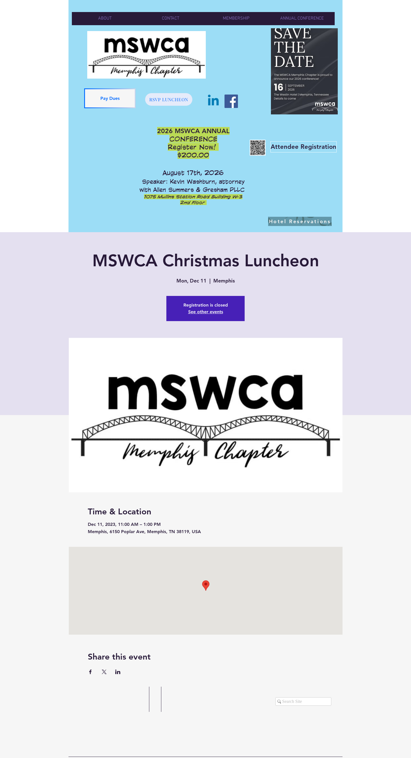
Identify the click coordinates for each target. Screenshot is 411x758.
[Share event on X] (104, 672)
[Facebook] (231, 101)
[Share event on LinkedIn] (118, 672)
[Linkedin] (213, 101)
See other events (205, 311)
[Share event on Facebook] (90, 672)
